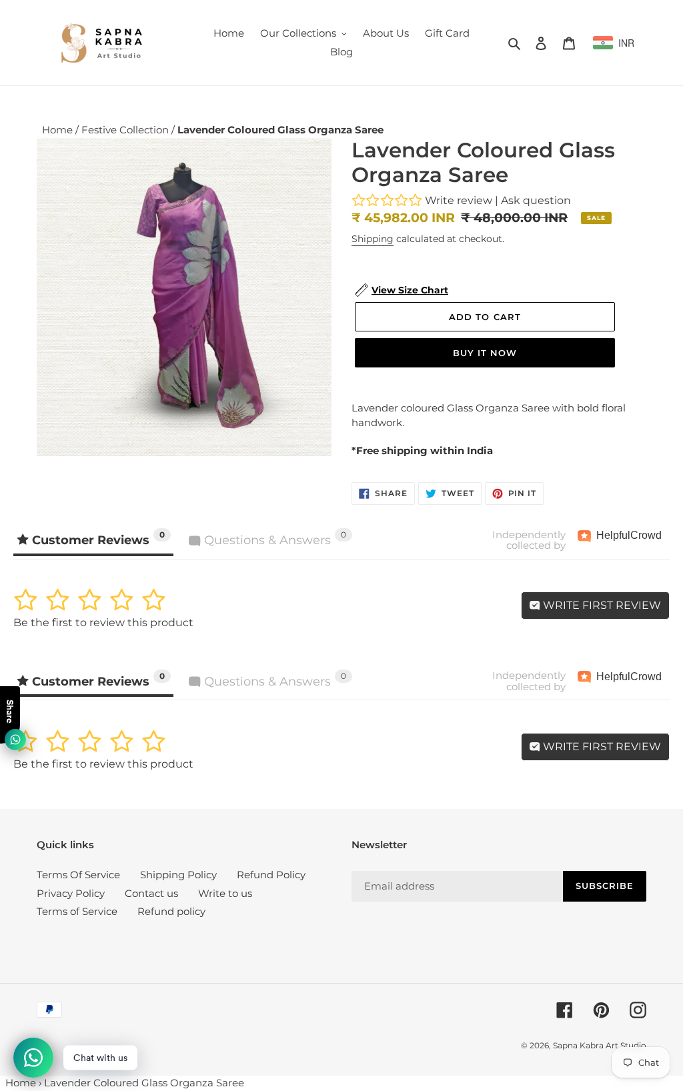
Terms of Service (77, 911)
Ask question (536, 200)
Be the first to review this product (103, 622)
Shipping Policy (178, 874)
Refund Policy (271, 874)
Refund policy (171, 911)
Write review (458, 200)
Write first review (600, 605)
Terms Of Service (78, 874)
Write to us (225, 893)
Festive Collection (126, 129)
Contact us (151, 893)
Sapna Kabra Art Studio (599, 1045)
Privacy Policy (71, 893)
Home (58, 129)
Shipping (373, 239)
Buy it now (485, 352)
